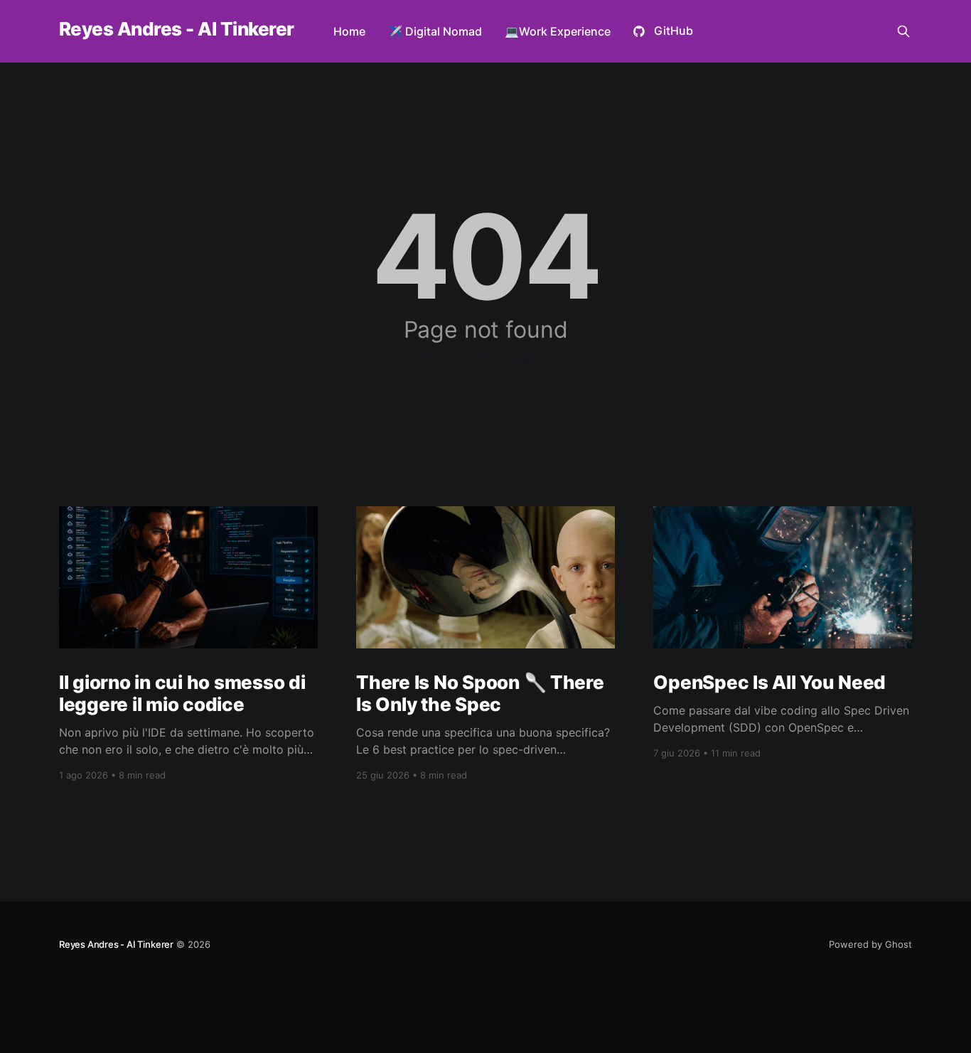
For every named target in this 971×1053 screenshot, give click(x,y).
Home (349, 31)
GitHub (673, 30)
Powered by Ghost (870, 944)
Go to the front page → (486, 357)
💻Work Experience (558, 31)
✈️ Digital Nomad (435, 31)
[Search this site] (903, 31)
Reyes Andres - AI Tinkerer (176, 29)
